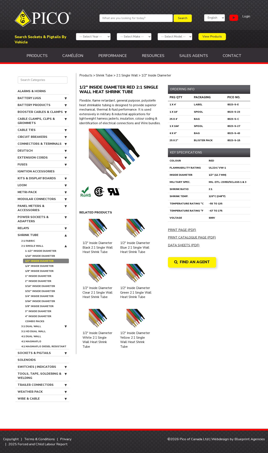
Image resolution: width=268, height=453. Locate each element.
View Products (212, 37)
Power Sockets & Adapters (33, 219)
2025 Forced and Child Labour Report (38, 444)
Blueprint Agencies (249, 439)
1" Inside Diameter (38, 276)
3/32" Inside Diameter (40, 291)
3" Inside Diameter (38, 311)
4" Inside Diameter (38, 316)
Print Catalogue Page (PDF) (192, 237)
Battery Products (34, 105)
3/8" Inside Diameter (39, 306)
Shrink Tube (28, 235)
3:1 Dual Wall (31, 326)
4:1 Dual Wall (31, 336)
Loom (22, 185)
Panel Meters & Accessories (31, 208)
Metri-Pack (27, 192)
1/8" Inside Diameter (39, 271)
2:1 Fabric (28, 241)
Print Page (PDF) (182, 230)
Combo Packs (34, 321)
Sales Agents (193, 55)
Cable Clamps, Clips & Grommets (36, 121)
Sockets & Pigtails (34, 353)
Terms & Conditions (39, 439)
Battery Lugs (29, 98)
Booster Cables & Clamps (40, 112)
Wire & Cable (29, 399)
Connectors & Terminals (40, 144)
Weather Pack (30, 392)
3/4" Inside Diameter (39, 296)
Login (246, 16)
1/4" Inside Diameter (39, 266)
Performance (112, 55)
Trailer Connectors (36, 385)
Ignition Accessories (36, 171)
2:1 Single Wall (32, 246)
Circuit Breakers (32, 137)
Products (37, 55)
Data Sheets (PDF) (184, 245)
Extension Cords (33, 158)
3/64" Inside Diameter (40, 301)
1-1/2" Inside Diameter (40, 251)
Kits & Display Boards (37, 178)
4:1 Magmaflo (31, 341)
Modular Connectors (37, 199)
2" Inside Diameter (38, 281)
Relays (23, 228)
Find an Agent (194, 262)
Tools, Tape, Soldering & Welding (39, 376)
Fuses (22, 164)
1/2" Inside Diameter (39, 261)
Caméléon (72, 55)
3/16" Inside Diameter (40, 286)
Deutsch (25, 151)
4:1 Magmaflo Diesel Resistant (43, 346)
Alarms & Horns (32, 91)
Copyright (11, 439)
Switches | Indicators (37, 367)
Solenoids (27, 360)
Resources (153, 55)
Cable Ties (27, 130)
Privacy (66, 439)
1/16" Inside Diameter (40, 256)
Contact (232, 55)
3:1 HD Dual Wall (33, 331)
